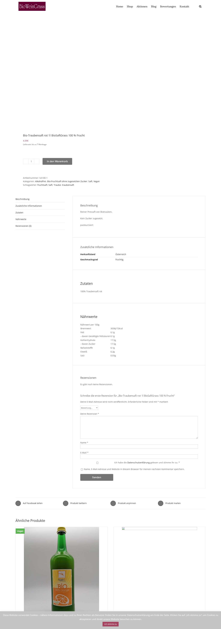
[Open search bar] (200, 6)
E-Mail (84, 452)
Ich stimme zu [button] (110, 624)
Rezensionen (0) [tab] (23, 225)
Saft (90, 181)
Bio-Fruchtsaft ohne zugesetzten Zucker (67, 181)
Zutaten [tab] (19, 212)
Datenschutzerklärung (138, 462)
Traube (57, 185)
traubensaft (68, 185)
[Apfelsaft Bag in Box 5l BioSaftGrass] (159, 577)
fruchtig (119, 259)
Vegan (97, 181)
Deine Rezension (89, 413)
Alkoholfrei (40, 181)
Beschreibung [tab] (22, 199)
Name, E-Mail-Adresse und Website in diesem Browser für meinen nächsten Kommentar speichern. (134, 469)
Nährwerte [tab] (20, 219)
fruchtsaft (42, 185)
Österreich (120, 254)
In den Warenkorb (57, 161)
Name (84, 442)
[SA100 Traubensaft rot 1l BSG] (61, 73)
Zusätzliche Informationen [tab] (28, 205)
